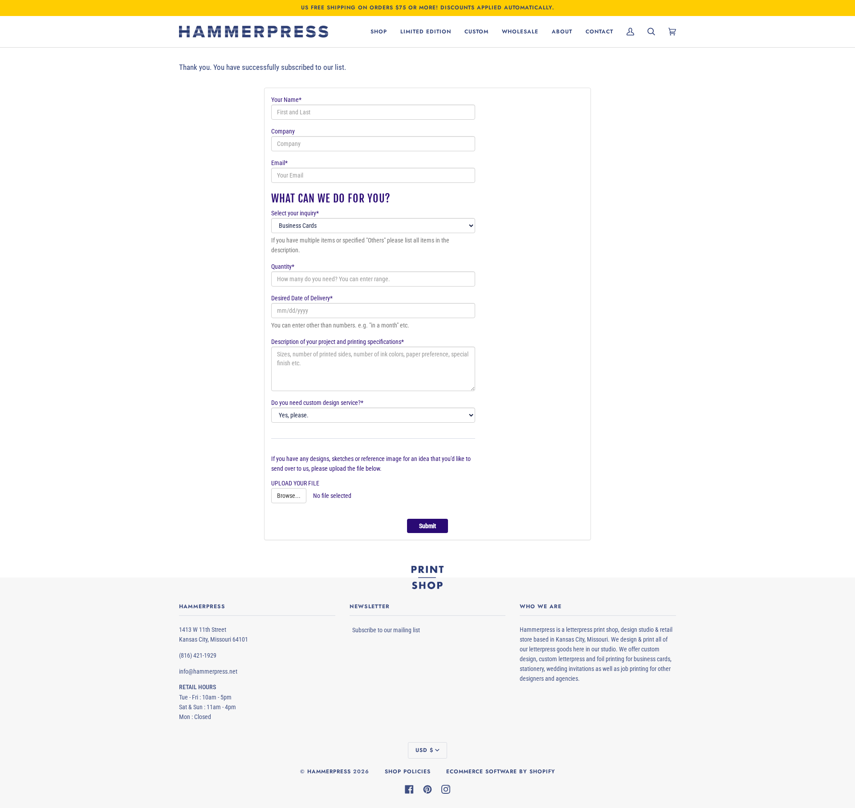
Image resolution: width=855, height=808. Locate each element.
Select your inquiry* (295, 213)
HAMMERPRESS (329, 772)
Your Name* (286, 99)
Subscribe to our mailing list (386, 630)
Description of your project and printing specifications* (337, 341)
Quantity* (282, 266)
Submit (427, 525)
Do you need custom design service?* (317, 402)
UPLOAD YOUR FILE (295, 483)
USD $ (424, 750)
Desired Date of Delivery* (302, 298)
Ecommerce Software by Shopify (500, 772)
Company (283, 131)
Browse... (289, 495)
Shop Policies (408, 772)
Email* (279, 162)
